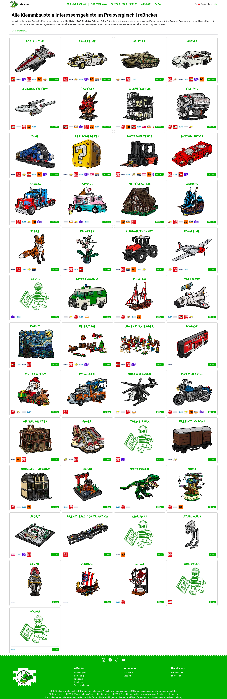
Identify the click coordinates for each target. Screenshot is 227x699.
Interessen (79, 679)
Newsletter (128, 672)
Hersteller (78, 682)
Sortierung (79, 676)
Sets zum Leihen (81, 685)
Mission (127, 676)
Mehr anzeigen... (19, 30)
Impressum (176, 676)
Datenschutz (177, 672)
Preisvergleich (80, 672)
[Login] (215, 4)
